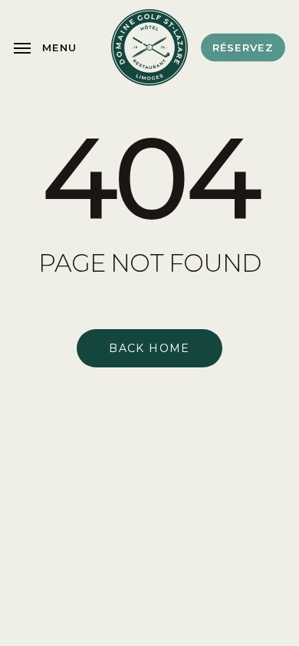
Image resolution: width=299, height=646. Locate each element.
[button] (45, 47)
